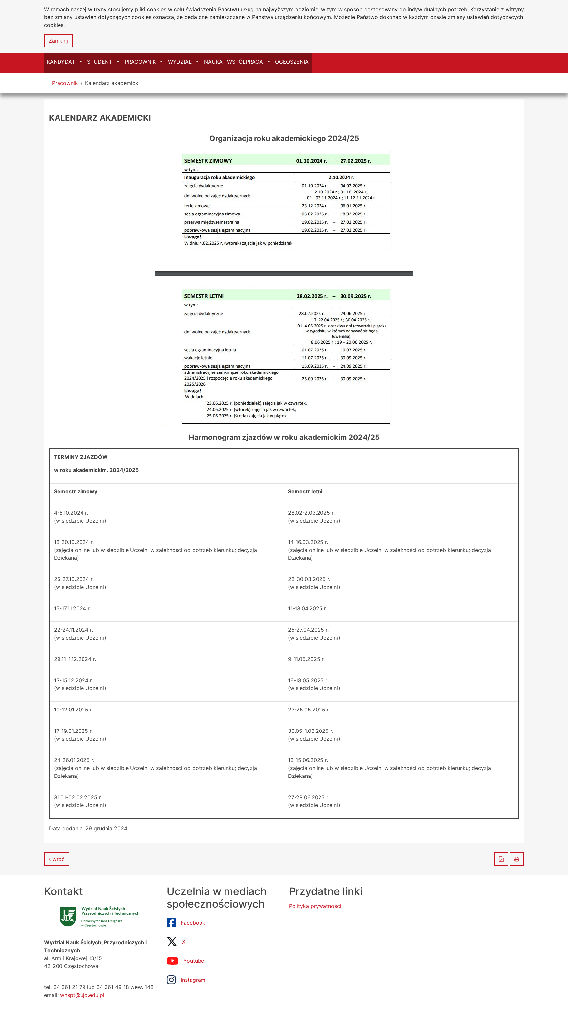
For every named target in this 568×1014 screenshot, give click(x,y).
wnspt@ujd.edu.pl (82, 995)
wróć (58, 859)
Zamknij (58, 40)
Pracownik (65, 83)
